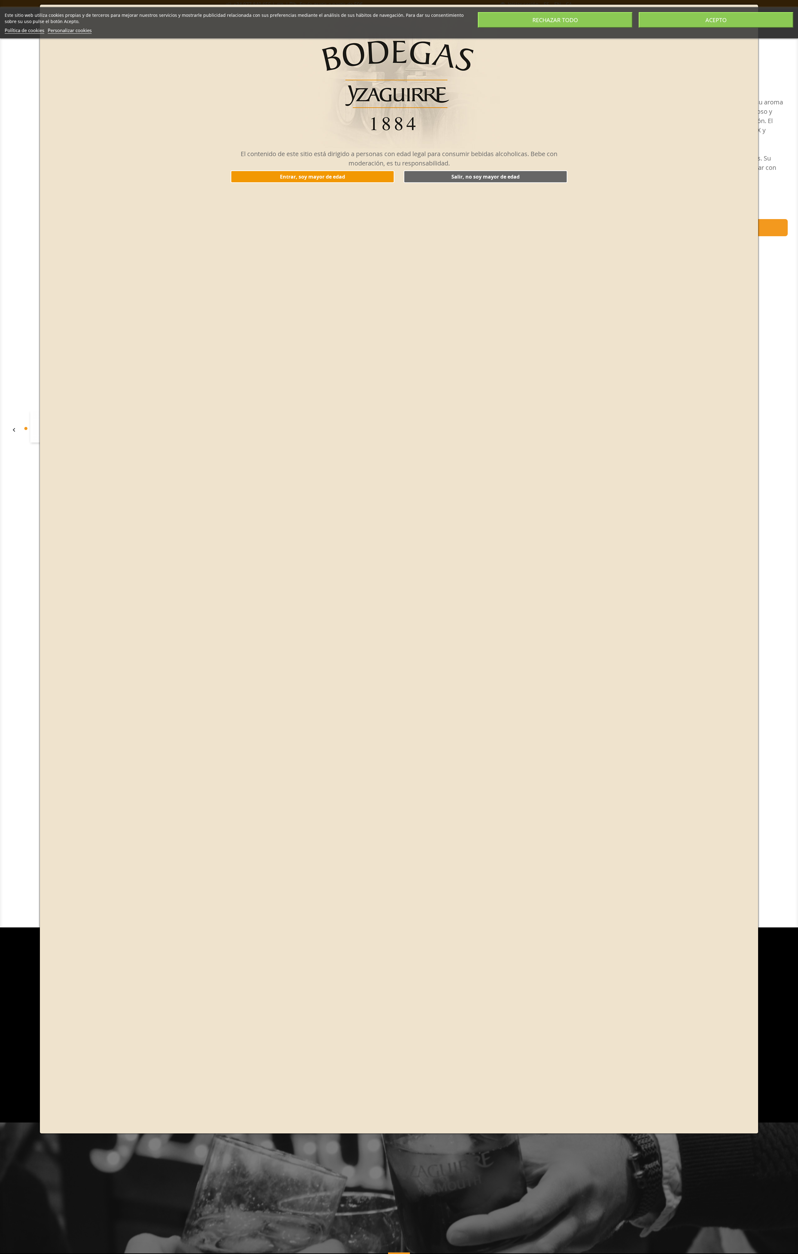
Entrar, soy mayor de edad (312, 176)
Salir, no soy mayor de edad (485, 176)
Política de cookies (24, 30)
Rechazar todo (555, 20)
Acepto (716, 20)
